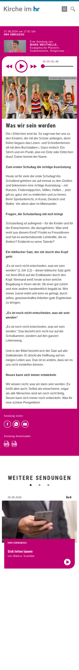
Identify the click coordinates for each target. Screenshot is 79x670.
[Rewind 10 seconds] (9, 66)
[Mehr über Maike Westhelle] (15, 46)
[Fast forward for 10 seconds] (33, 66)
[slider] (43, 66)
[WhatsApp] (16, 424)
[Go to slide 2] (39, 485)
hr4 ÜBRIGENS (14, 34)
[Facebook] (7, 424)
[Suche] (73, 9)
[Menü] (64, 9)
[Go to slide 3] (48, 485)
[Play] (21, 66)
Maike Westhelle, (44, 44)
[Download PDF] (6, 444)
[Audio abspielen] (67, 562)
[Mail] (25, 424)
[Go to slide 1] (31, 485)
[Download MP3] (14, 444)
